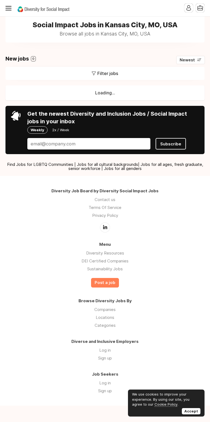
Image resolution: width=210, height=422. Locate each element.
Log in (105, 350)
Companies (105, 309)
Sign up (105, 358)
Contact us (105, 199)
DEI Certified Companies (105, 261)
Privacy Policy (105, 215)
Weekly (37, 130)
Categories (105, 325)
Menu (9, 8)
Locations (105, 317)
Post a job (105, 282)
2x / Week (60, 130)
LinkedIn (105, 227)
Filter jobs (107, 73)
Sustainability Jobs (105, 268)
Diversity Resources (105, 253)
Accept (191, 411)
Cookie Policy (165, 404)
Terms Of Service (105, 207)
